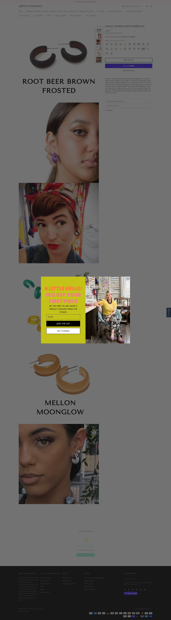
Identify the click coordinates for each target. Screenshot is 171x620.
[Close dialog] (127, 278)
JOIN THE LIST (63, 323)
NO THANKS (63, 330)
